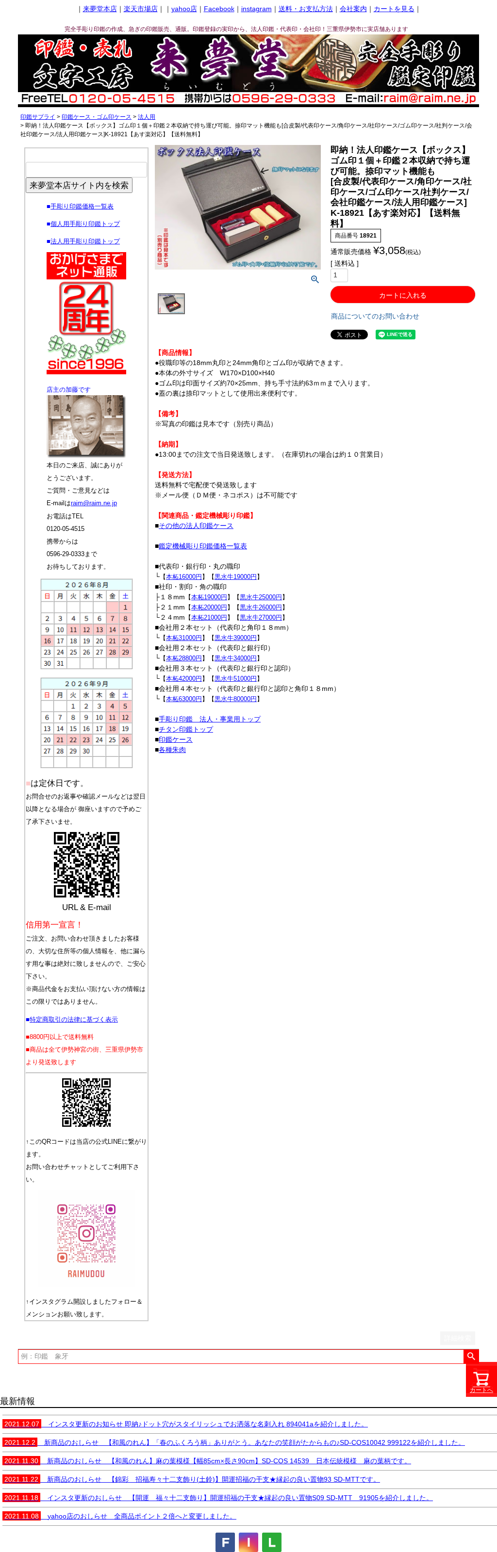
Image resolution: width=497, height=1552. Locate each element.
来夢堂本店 (100, 9)
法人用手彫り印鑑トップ (85, 241)
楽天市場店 (141, 9)
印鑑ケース (176, 739)
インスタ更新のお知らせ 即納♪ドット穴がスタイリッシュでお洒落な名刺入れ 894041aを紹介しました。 (186, 1424)
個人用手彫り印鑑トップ (85, 223)
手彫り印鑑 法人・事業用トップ (210, 719)
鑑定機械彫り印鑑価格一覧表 (203, 546)
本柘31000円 (184, 637)
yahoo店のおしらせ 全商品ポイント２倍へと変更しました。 (120, 1516)
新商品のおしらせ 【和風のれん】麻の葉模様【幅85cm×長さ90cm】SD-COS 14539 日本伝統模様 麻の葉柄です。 (207, 1461)
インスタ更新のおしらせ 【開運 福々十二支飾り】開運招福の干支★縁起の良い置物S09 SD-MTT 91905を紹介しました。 (218, 1498)
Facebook (219, 9)
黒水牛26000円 (261, 607)
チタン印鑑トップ (186, 729)
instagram (256, 9)
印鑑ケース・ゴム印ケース (97, 116)
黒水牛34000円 (236, 658)
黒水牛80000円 (236, 699)
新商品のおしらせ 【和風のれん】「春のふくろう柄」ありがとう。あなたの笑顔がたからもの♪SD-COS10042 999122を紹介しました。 (234, 1442)
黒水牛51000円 (236, 678)
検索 (471, 1356)
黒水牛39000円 (236, 637)
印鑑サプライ (37, 116)
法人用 (146, 116)
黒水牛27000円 (261, 617)
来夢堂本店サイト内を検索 (79, 185)
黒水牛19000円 (236, 576)
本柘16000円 (184, 576)
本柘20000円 (209, 607)
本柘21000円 (209, 617)
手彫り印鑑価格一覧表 (82, 206)
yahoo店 (184, 9)
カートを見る (394, 9)
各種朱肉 (172, 749)
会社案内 (353, 9)
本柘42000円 (184, 678)
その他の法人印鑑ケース (196, 525)
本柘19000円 (209, 597)
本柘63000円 (184, 699)
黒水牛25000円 (261, 597)
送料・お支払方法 (306, 9)
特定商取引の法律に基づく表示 (74, 1019)
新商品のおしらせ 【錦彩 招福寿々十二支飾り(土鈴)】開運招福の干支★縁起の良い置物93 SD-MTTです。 (192, 1479)
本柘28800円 (184, 658)
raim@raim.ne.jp (94, 503)
